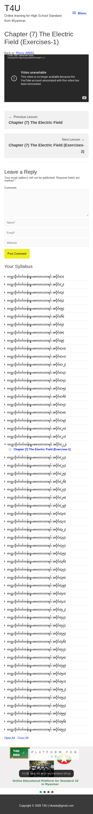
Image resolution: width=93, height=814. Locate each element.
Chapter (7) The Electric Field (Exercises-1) (42, 449)
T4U (12, 8)
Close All (23, 738)
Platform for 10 (55, 754)
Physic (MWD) (25, 53)
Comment (10, 187)
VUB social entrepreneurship (46, 773)
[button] (41, 792)
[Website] (46, 243)
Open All (9, 738)
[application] (46, 78)
